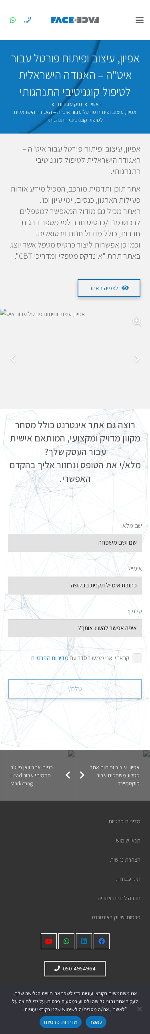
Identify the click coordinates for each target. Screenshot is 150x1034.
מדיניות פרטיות (124, 821)
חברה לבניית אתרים (119, 898)
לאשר (96, 1022)
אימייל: (134, 568)
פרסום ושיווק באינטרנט (116, 917)
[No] (140, 1009)
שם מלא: (131, 525)
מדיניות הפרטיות (49, 658)
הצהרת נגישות (125, 859)
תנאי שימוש (128, 840)
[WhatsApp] (12, 20)
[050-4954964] (27, 20)
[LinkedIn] (84, 941)
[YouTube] (49, 941)
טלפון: (135, 611)
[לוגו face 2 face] (75, 20)
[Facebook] (102, 941)
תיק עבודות (128, 878)
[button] (139, 20)
